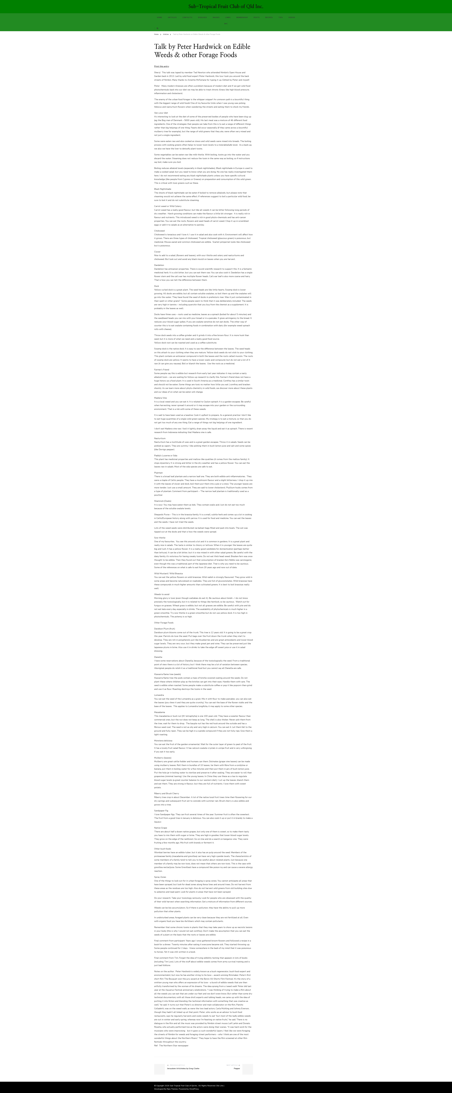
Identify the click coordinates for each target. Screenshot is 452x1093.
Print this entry (161, 66)
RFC (226, 24)
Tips (280, 17)
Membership (242, 17)
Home (159, 17)
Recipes (269, 17)
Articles (172, 17)
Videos (292, 17)
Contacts (187, 17)
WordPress (194, 1089)
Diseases (202, 17)
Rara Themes (172, 1089)
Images (216, 17)
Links (228, 17)
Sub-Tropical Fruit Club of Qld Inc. (226, 6)
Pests (257, 17)
